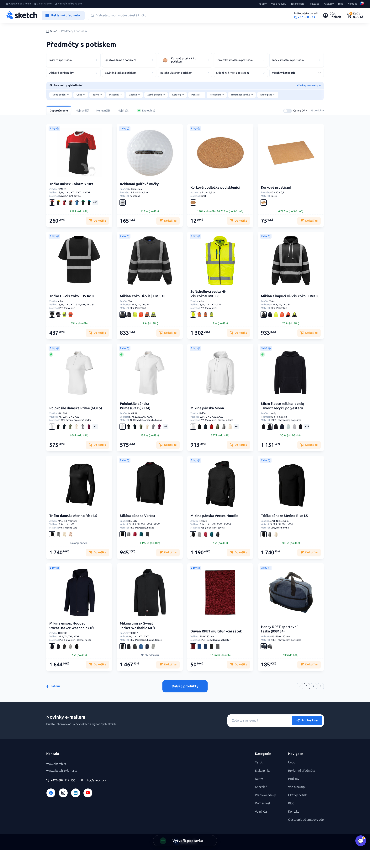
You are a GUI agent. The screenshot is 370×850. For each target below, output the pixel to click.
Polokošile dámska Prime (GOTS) (75, 408)
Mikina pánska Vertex (137, 516)
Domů (53, 31)
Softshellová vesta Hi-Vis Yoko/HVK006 (208, 294)
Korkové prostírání (276, 187)
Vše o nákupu (278, 4)
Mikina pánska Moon (207, 408)
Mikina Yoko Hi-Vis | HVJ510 (142, 296)
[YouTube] (87, 793)
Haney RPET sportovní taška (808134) (279, 629)
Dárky (259, 779)
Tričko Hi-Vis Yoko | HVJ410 (71, 296)
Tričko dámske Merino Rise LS (73, 516)
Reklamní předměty (301, 770)
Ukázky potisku (298, 795)
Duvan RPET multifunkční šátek (216, 631)
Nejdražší (123, 110)
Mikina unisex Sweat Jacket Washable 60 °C (138, 625)
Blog (340, 4)
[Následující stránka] (321, 686)
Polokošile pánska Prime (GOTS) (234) (135, 406)
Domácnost (262, 803)
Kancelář (261, 787)
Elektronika (262, 770)
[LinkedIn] (75, 793)
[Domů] (21, 15)
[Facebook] (51, 793)
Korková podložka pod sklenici (215, 187)
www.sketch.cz (56, 764)
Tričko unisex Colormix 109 (71, 184)
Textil (258, 762)
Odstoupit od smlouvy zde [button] (306, 819)
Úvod (291, 762)
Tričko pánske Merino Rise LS (284, 516)
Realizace (314, 4)
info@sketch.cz (95, 780)
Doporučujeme (59, 110)
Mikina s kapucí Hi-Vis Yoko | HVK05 (290, 296)
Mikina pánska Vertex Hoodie (214, 516)
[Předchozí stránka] (300, 686)
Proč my (262, 4)
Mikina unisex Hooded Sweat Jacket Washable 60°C (72, 625)
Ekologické (148, 110)
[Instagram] (63, 793)
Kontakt (352, 4)
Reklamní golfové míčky (139, 184)
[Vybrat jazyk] (362, 4)
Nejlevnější (103, 110)
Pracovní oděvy (265, 795)
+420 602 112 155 (63, 780)
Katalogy (329, 4)
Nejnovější (82, 110)
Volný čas (261, 811)
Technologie (297, 4)
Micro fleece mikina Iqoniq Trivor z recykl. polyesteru (282, 406)
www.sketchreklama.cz (61, 770)
